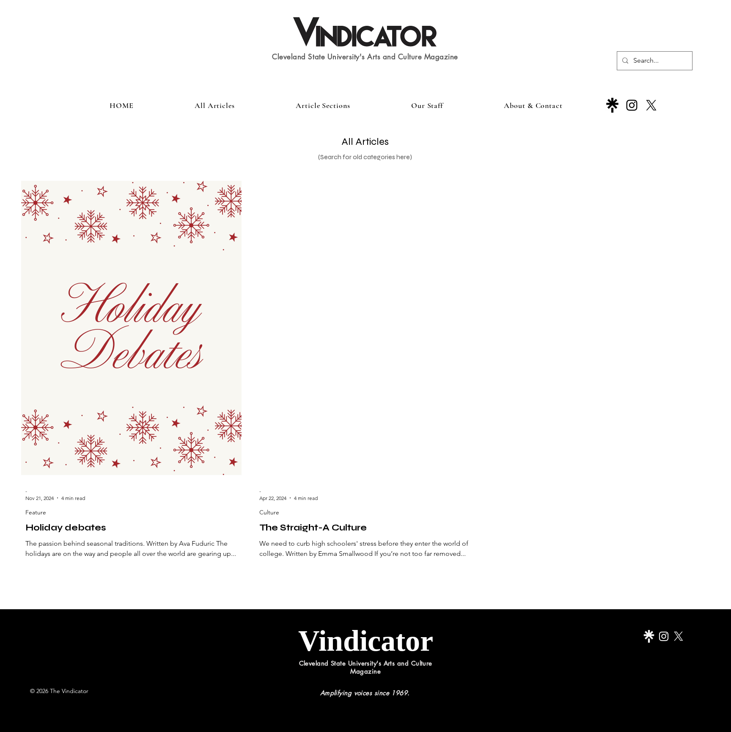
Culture (269, 512)
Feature (35, 512)
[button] (323, 105)
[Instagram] (631, 105)
